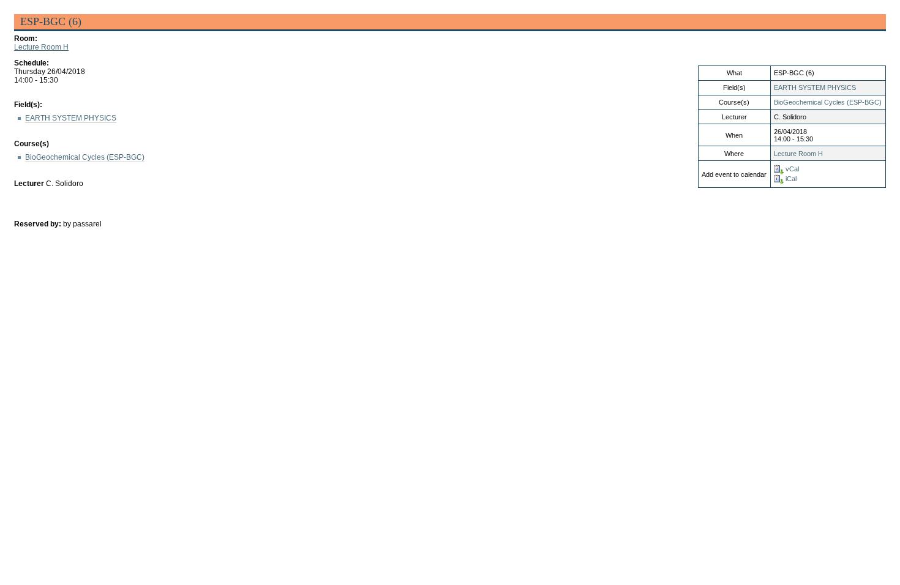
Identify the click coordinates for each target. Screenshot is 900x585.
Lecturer (29, 183)
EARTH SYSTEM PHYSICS (815, 87)
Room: (25, 38)
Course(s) (31, 144)
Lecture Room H (41, 47)
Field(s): (28, 104)
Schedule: (31, 63)
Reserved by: (38, 224)
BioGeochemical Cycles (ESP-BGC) (828, 102)
